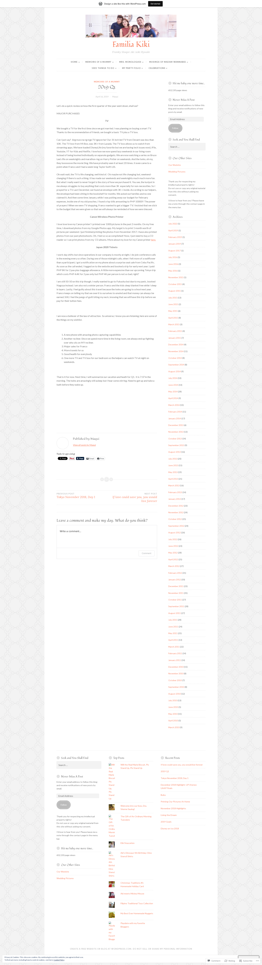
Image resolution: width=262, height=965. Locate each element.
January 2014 (174, 418)
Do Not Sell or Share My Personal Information (162, 949)
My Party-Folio (131, 68)
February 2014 (175, 411)
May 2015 (173, 311)
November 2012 (175, 512)
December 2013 (175, 425)
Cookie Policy (59, 960)
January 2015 (174, 338)
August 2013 (174, 452)
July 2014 (172, 378)
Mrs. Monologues (130, 62)
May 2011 (173, 633)
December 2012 (175, 505)
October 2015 (175, 284)
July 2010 (172, 700)
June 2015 (173, 304)
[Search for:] (187, 147)
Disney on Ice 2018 (170, 828)
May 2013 (173, 472)
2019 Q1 (165, 771)
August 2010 (174, 693)
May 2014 (173, 391)
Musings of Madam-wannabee (167, 62)
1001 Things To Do (103, 68)
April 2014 (173, 398)
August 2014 (174, 371)
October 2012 (175, 519)
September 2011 (176, 606)
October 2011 (175, 599)
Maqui (115, 96)
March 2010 (174, 727)
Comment (146, 553)
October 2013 (175, 438)
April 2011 (173, 640)
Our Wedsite (174, 165)
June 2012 (173, 546)
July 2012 (172, 539)
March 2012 (174, 566)
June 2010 (173, 707)
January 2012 (174, 579)
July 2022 (172, 223)
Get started (155, 4)
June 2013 (173, 465)
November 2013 (175, 431)
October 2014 (175, 358)
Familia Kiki (131, 44)
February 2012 (175, 573)
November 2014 (175, 351)
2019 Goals (166, 821)
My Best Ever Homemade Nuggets (137, 913)
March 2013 (174, 485)
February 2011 (175, 653)
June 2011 (173, 626)
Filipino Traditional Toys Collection (137, 903)
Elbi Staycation (127, 843)
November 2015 (175, 277)
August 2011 (174, 613)
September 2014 (176, 364)
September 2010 (176, 687)
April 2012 (173, 559)
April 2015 (173, 317)
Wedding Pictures (176, 171)
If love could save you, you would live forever (135, 497)
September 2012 (176, 526)
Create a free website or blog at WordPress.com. (101, 949)
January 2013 (174, 499)
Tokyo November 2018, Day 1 (76, 495)
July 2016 (172, 257)
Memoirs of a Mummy (98, 62)
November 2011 (175, 593)
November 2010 (175, 673)
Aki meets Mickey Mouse (132, 893)
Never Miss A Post (184, 100)
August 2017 (174, 250)
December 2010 (175, 667)
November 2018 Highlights (173, 808)
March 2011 (174, 646)
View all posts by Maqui (84, 444)
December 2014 (175, 344)
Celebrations (157, 68)
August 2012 (174, 532)
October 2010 (175, 680)
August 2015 (174, 291)
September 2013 (176, 445)
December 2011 (175, 586)
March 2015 (174, 324)
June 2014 (173, 385)
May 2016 (173, 270)
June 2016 (173, 264)
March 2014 (174, 405)
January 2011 (174, 660)
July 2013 (172, 458)
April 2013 (173, 479)
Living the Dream (169, 815)
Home (74, 62)
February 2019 (175, 237)
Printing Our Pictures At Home (175, 801)
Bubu (163, 795)
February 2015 (175, 331)
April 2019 (173, 230)
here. (153, 239)
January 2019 (174, 243)
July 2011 (172, 619)
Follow (175, 128)
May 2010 (173, 714)
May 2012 (173, 552)
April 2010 (173, 720)
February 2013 (175, 492)
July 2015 (172, 297)
